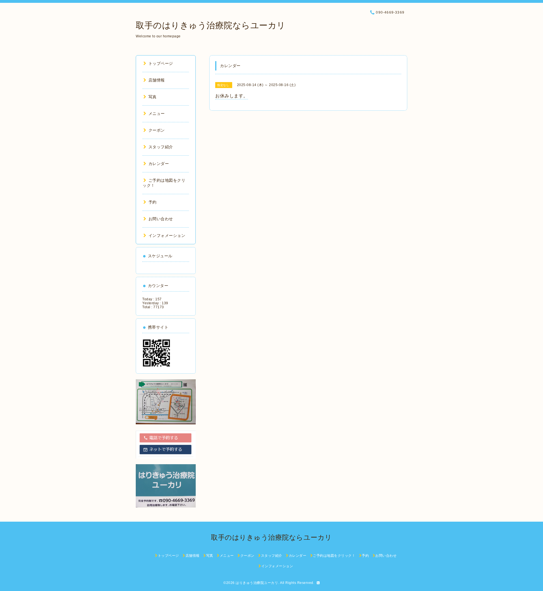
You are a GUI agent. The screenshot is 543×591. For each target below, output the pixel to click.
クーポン (156, 130)
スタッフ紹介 (160, 147)
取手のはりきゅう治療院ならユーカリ (211, 25)
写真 (152, 97)
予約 (152, 202)
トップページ (160, 63)
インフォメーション (166, 235)
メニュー (156, 113)
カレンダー (158, 163)
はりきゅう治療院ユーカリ (257, 583)
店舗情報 (156, 80)
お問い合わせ (160, 219)
